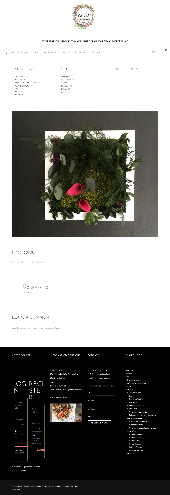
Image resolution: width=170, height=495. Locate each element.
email (90, 416)
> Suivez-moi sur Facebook (99, 374)
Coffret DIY (134, 440)
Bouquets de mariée (135, 405)
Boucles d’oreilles (136, 399)
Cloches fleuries (136, 424)
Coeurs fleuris (135, 437)
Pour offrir (131, 431)
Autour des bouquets (138, 421)
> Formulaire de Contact (98, 370)
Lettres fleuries (135, 447)
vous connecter (28, 328)
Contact (129, 386)
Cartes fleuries (135, 434)
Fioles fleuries (135, 444)
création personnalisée (136, 383)
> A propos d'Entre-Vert (60, 397)
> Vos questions (19, 470)
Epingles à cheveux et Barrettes (142, 415)
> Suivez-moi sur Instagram (99, 378)
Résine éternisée (136, 450)
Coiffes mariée (133, 409)
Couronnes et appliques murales (142, 428)
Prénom (91, 400)
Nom (90, 392)
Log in (21, 442)
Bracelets (133, 402)
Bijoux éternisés (134, 393)
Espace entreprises (135, 380)
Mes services (131, 377)
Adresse (91, 409)
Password (19, 419)
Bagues (132, 396)
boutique (129, 389)
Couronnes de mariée (138, 412)
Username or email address (19, 405)
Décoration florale (134, 418)
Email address (35, 410)
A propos (129, 370)
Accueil (129, 373)
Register (41, 450)
